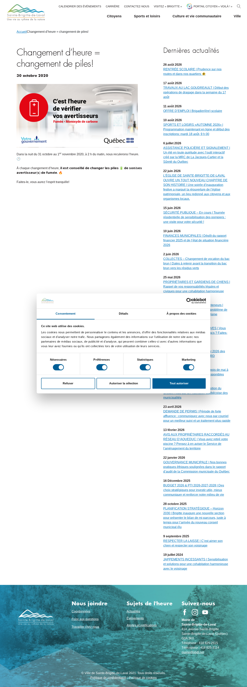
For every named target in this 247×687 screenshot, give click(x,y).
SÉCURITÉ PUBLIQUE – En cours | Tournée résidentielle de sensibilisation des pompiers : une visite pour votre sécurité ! (194, 217)
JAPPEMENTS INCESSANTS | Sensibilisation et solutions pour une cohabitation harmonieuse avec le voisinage (195, 564)
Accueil (22, 31)
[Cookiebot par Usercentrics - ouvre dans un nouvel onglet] (189, 301)
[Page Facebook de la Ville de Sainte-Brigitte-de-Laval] (185, 612)
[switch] (101, 367)
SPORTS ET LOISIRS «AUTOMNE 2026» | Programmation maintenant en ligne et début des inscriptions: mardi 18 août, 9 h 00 (196, 129)
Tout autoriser (179, 383)
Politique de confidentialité (108, 677)
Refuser (68, 383)
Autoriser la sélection (123, 383)
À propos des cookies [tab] (181, 313)
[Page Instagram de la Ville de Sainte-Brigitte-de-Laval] (195, 612)
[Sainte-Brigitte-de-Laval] (25, 12)
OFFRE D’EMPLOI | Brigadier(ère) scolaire (192, 111)
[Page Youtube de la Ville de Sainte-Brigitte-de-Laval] (205, 612)
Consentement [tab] (65, 313)
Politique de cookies (143, 677)
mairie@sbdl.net (193, 652)
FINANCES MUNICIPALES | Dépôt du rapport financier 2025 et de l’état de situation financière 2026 (195, 240)
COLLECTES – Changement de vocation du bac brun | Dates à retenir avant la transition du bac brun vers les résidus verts (196, 263)
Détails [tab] (123, 313)
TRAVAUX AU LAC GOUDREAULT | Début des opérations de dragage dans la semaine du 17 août (196, 92)
